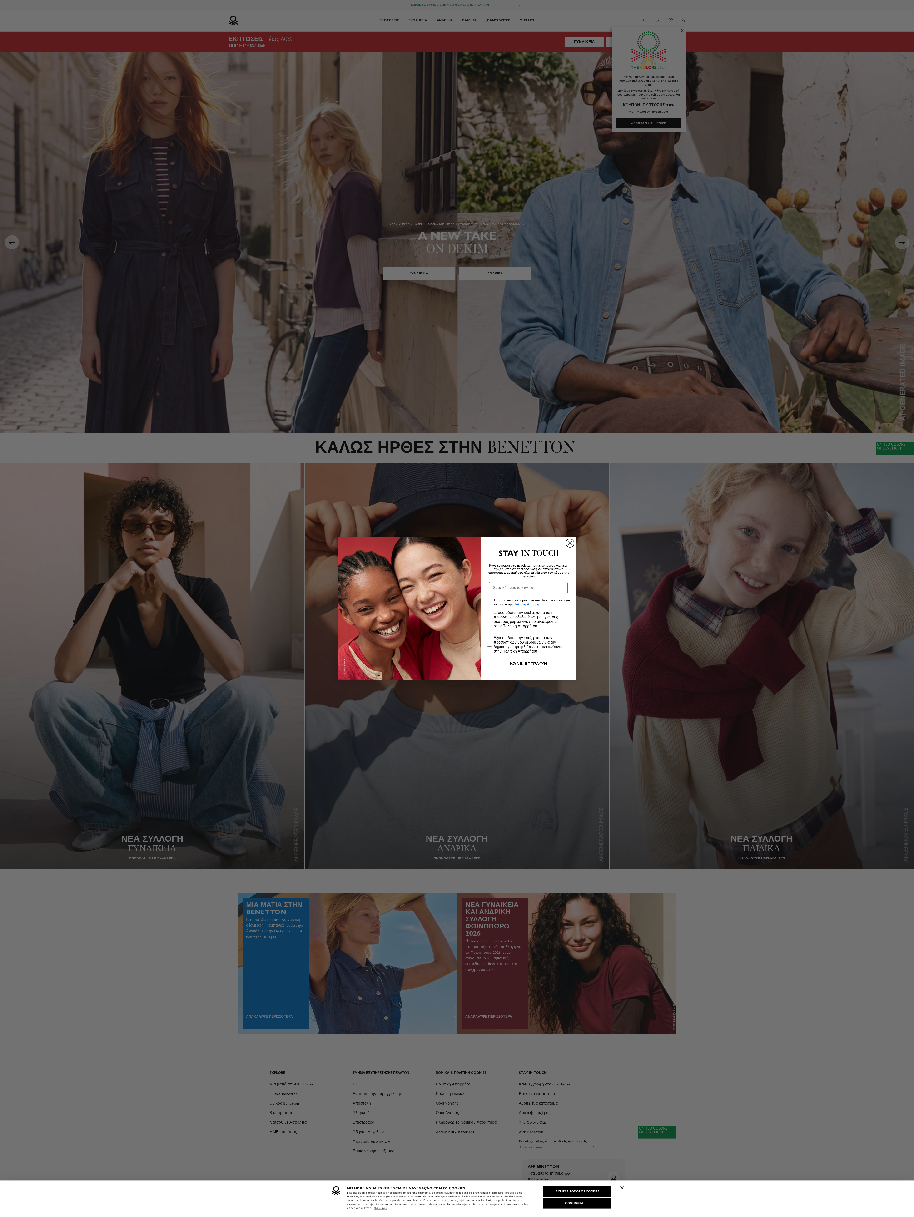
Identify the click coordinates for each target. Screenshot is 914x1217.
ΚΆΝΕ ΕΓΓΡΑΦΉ (528, 663)
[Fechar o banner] (622, 1187)
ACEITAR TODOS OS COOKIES (577, 1191)
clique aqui (380, 1208)
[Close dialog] (570, 543)
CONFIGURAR (575, 1203)
